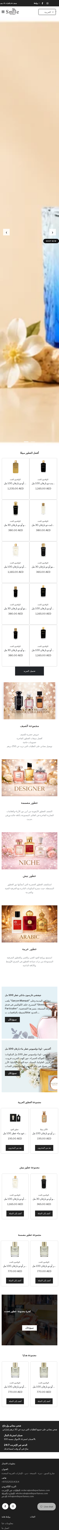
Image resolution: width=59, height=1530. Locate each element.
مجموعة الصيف (29, 726)
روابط (36, 3)
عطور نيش (29, 876)
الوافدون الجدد (15, 479)
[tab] (26, 441)
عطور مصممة (29, 802)
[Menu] (3, 12)
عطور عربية (29, 949)
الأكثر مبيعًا (14, 1129)
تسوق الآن (49, 241)
